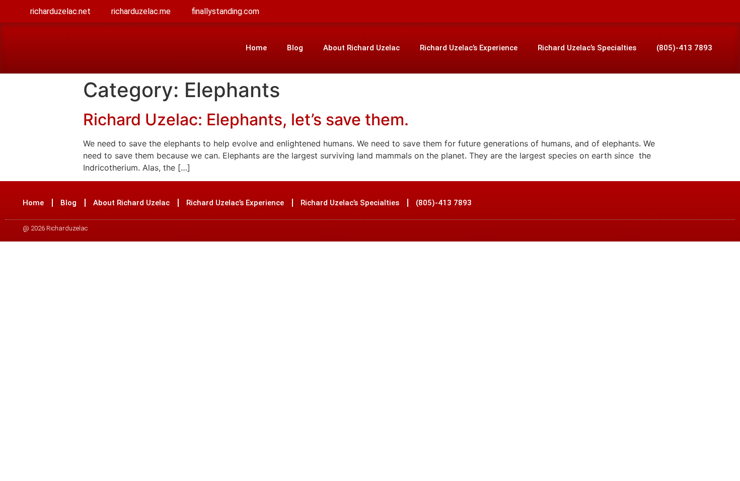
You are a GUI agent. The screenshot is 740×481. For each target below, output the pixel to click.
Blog (295, 47)
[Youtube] (690, 203)
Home (256, 47)
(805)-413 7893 (684, 47)
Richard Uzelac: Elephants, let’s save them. (246, 119)
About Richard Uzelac (361, 47)
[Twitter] (671, 203)
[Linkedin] (709, 203)
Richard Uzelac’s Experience (468, 47)
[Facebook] (653, 203)
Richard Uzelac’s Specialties (587, 47)
